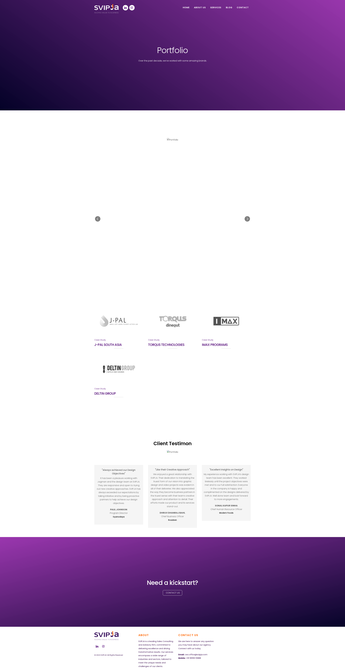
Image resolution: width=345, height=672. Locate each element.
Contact (243, 7)
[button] (97, 219)
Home (186, 7)
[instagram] (132, 7)
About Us (200, 7)
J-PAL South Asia (108, 344)
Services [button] (215, 7)
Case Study (100, 340)
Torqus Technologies (166, 344)
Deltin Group (105, 393)
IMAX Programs (215, 344)
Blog (229, 7)
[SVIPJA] (106, 12)
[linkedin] (125, 7)
